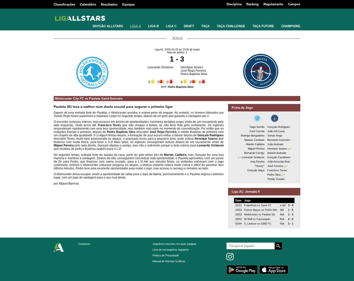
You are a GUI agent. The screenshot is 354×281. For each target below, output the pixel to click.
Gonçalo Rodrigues (278, 126)
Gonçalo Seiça (255, 170)
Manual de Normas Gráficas (168, 261)
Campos (294, 4)
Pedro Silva (274, 174)
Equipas (128, 4)
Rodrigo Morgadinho (252, 135)
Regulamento (273, 4)
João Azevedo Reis (278, 161)
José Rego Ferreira (193, 70)
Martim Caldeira (255, 144)
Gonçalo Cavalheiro (278, 157)
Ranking (252, 4)
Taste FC (266, 205)
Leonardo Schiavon (160, 67)
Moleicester (251, 214)
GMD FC (266, 223)
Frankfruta (250, 205)
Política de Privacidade (165, 255)
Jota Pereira (257, 161)
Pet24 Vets (271, 209)
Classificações (64, 4)
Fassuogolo (263, 219)
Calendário (88, 4)
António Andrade (276, 152)
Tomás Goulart (276, 179)
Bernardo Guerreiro (278, 139)
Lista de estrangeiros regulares (170, 249)
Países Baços (252, 209)
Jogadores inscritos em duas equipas (174, 243)
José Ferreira (275, 165)
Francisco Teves (277, 170)
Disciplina (234, 4)
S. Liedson (250, 223)
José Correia (256, 131)
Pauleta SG (268, 214)
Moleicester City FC (69, 98)
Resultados (109, 4)
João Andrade (275, 144)
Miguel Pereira (256, 148)
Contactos (84, 243)
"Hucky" (259, 165)
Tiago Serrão (256, 126)
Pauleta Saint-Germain (106, 98)
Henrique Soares (192, 67)
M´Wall (248, 219)
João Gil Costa (276, 131)
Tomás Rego (274, 135)
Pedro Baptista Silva (194, 74)
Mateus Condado (254, 139)
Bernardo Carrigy (254, 152)
